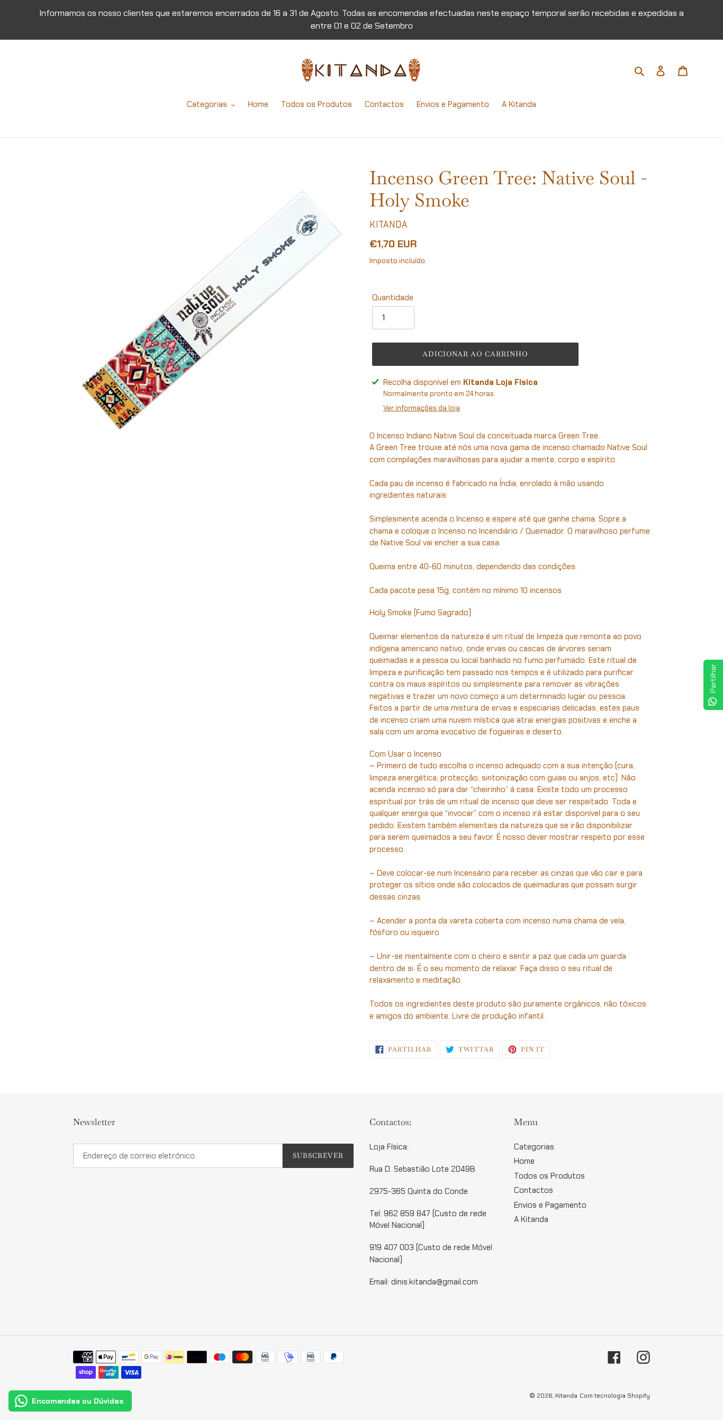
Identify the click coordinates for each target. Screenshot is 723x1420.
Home (524, 1161)
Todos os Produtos (549, 1176)
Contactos (533, 1190)
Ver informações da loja (421, 407)
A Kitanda (531, 1219)
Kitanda (566, 1395)
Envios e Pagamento (550, 1205)
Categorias (534, 1147)
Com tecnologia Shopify (615, 1395)
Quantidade (392, 297)
